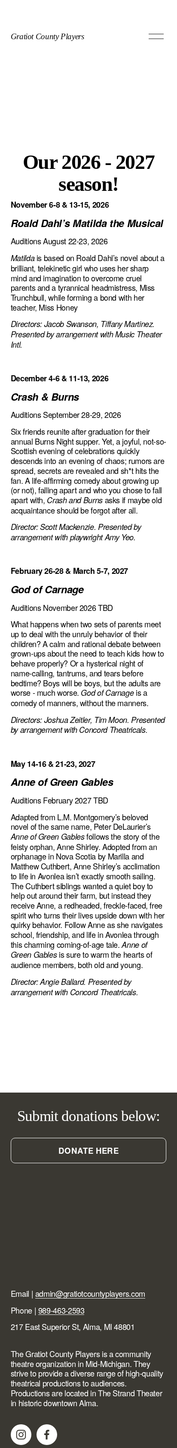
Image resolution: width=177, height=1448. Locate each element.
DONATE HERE (88, 1150)
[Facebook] (47, 1434)
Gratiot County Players (47, 36)
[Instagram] (21, 1434)
